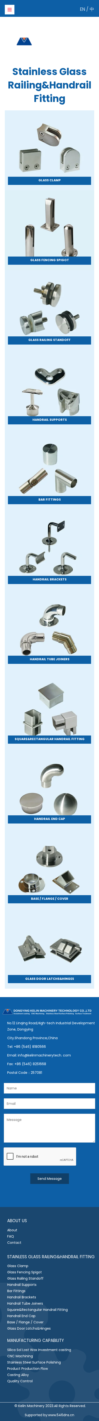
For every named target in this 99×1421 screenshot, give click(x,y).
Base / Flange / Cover (25, 1322)
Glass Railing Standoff (25, 1278)
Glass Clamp (17, 1266)
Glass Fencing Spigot (24, 1272)
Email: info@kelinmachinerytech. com (39, 1055)
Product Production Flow (27, 1368)
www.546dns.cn (61, 1415)
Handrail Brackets (21, 1297)
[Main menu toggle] (9, 9)
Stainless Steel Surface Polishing (34, 1362)
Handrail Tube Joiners (25, 1303)
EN (82, 9)
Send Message (49, 1178)
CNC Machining (20, 1356)
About (12, 1230)
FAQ (10, 1236)
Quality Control (20, 1381)
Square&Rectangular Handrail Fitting (37, 1309)
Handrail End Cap (21, 1316)
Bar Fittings (16, 1291)
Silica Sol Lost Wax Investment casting (39, 1349)
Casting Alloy (18, 1374)
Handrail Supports (22, 1284)
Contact (14, 1242)
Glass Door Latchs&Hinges (29, 1328)
